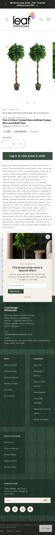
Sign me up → (15, 291)
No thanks (27, 297)
